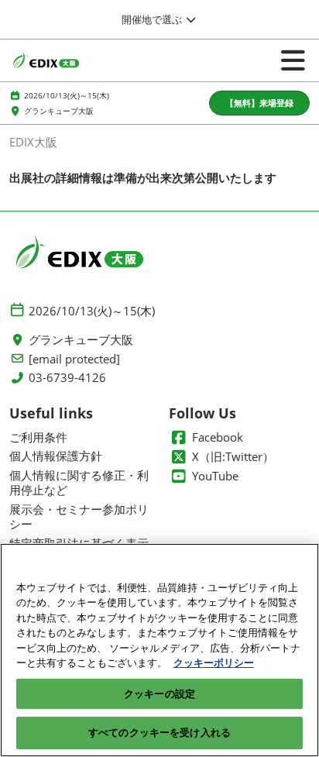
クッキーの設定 (159, 693)
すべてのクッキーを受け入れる (159, 732)
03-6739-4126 (67, 377)
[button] (259, 103)
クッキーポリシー (213, 662)
